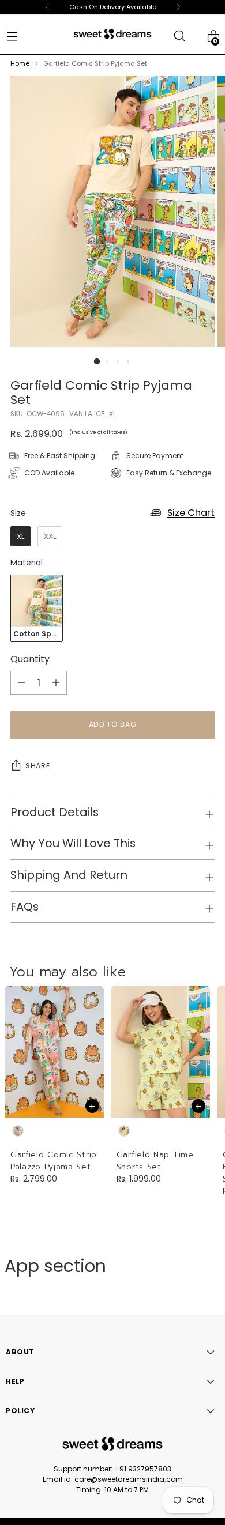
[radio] (20, 536)
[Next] (178, 7)
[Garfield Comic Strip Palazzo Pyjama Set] (54, 1052)
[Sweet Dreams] (112, 34)
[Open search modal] (179, 36)
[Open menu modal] (12, 36)
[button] (97, 361)
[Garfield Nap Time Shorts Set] (160, 1052)
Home (19, 63)
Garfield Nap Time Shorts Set (155, 1161)
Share (37, 766)
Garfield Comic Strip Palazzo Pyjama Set (53, 1161)
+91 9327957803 (142, 1469)
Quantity (30, 659)
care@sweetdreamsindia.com (128, 1479)
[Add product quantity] (21, 682)
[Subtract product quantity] (56, 682)
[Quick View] (92, 1106)
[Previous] (47, 7)
